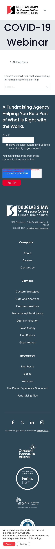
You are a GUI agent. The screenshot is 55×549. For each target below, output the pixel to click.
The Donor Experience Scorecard (27, 388)
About (27, 253)
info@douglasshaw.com (38, 228)
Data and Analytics (27, 299)
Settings (23, 544)
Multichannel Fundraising (27, 313)
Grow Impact (27, 342)
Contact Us (27, 267)
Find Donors (27, 335)
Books (27, 373)
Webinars (27, 381)
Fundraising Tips (27, 395)
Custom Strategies (27, 291)
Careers (27, 260)
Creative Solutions (27, 306)
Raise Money (27, 328)
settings (37, 538)
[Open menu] (45, 9)
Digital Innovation (27, 320)
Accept (9, 544)
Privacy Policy (43, 430)
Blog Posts (27, 366)
